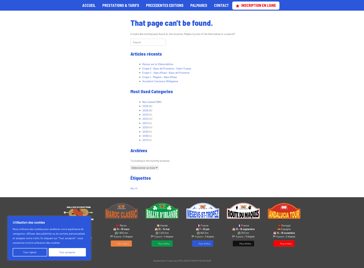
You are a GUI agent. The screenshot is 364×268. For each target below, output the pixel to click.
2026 (145, 110)
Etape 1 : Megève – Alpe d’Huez (159, 77)
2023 (145, 114)
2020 (145, 127)
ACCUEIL (89, 5)
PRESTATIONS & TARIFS (120, 5)
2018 (145, 135)
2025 (145, 106)
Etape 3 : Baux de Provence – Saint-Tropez (166, 68)
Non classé (148, 101)
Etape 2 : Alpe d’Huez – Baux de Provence (165, 72)
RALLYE (134, 188)
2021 (145, 123)
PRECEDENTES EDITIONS (165, 5)
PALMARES (198, 5)
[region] (49, 238)
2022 (145, 118)
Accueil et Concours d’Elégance (160, 81)
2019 (145, 131)
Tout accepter (67, 252)
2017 (145, 140)
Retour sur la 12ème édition (157, 64)
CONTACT (221, 5)
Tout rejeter (30, 252)
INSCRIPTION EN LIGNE (258, 5)
